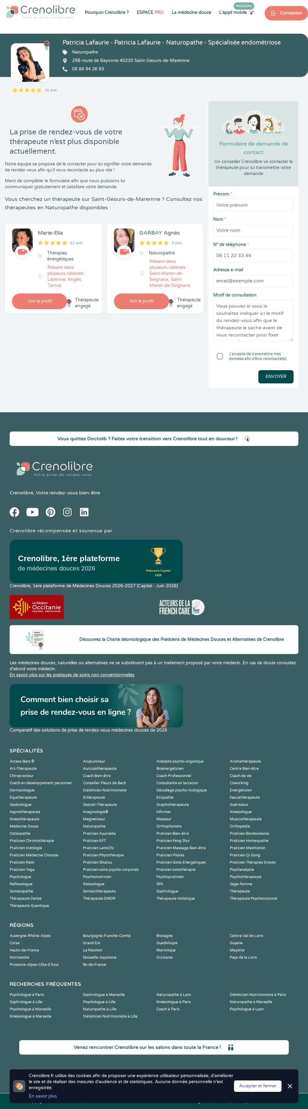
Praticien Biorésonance (249, 833)
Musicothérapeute (246, 819)
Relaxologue (93, 884)
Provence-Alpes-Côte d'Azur (34, 965)
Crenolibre (21, 493)
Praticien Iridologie (26, 848)
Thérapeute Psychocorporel (253, 898)
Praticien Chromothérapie (32, 841)
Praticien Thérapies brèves (253, 862)
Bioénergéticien (169, 768)
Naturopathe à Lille (99, 1009)
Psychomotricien (97, 877)
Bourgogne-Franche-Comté (107, 936)
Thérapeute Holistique (175, 898)
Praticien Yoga (22, 870)
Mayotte (237, 950)
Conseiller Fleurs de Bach (104, 783)
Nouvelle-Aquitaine (99, 957)
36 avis (51, 90)
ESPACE (150, 12)
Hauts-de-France (24, 950)
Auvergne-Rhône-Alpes (30, 936)
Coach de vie (240, 776)
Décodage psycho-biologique (181, 790)
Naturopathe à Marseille (251, 1002)
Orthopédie (240, 826)
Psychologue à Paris (27, 995)
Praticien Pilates (170, 855)
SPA (159, 884)
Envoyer (276, 376)
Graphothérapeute (172, 805)
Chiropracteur (22, 776)
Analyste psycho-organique (180, 761)
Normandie (19, 957)
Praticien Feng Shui (172, 841)
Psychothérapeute (245, 877)
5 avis (177, 243)
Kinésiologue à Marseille (30, 1016)
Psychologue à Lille (99, 1002)
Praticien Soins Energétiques (181, 862)
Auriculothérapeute (100, 768)
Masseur (163, 819)
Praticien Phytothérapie (103, 855)
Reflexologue (21, 884)
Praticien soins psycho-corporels (111, 870)
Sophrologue (167, 891)
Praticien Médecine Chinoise (34, 855)
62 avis (76, 243)
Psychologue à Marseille (30, 1009)
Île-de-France (94, 965)
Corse (15, 943)
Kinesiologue (241, 812)
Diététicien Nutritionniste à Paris (258, 995)
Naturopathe (94, 826)
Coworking (239, 783)
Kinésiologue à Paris (173, 1002)
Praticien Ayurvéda (99, 833)
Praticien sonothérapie (176, 870)
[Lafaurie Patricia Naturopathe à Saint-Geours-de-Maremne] (30, 62)
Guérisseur (239, 805)
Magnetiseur (94, 819)
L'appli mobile (235, 12)
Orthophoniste (169, 826)
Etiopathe (165, 797)
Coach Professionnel (173, 776)
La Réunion (92, 950)
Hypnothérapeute (25, 812)
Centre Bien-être (244, 768)
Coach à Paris (168, 1009)
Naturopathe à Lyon (173, 995)
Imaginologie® (95, 812)
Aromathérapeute (245, 761)
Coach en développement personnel (41, 783)
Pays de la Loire (243, 957)
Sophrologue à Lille (26, 1002)
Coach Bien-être (97, 776)
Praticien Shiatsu (97, 862)
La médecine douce (191, 12)
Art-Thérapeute (23, 768)
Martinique (166, 950)
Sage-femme (241, 884)
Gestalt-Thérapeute (100, 805)
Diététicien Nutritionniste (105, 790)
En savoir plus (43, 1096)
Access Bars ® (22, 761)
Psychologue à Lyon (246, 1009)
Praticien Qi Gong (245, 855)
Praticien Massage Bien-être (181, 848)
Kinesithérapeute (24, 819)
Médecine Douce (24, 826)
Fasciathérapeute (245, 797)
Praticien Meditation (247, 848)
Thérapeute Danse (26, 898)
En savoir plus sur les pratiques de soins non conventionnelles (72, 674)
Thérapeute (240, 891)
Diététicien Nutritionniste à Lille (110, 1016)
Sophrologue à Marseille (104, 995)
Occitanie (164, 957)
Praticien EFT (94, 841)
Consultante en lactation (177, 783)
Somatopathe (21, 891)
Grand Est (91, 943)
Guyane (236, 943)
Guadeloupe (166, 943)
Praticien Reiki (22, 862)
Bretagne (164, 936)
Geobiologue (21, 805)
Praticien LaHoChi (98, 848)
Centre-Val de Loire (246, 936)
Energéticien (241, 790)
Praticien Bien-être (172, 833)
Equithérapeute (23, 797)
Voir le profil (40, 301)
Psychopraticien (170, 877)
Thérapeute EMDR (99, 898)
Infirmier (163, 812)
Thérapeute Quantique (29, 906)
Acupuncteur (94, 761)
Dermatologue (22, 790)
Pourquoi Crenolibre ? (107, 12)
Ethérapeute (94, 797)
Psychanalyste (242, 870)
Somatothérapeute (99, 891)
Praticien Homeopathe (249, 841)
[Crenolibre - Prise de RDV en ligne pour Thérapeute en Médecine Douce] (41, 12)
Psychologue (20, 877)
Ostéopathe (20, 833)
